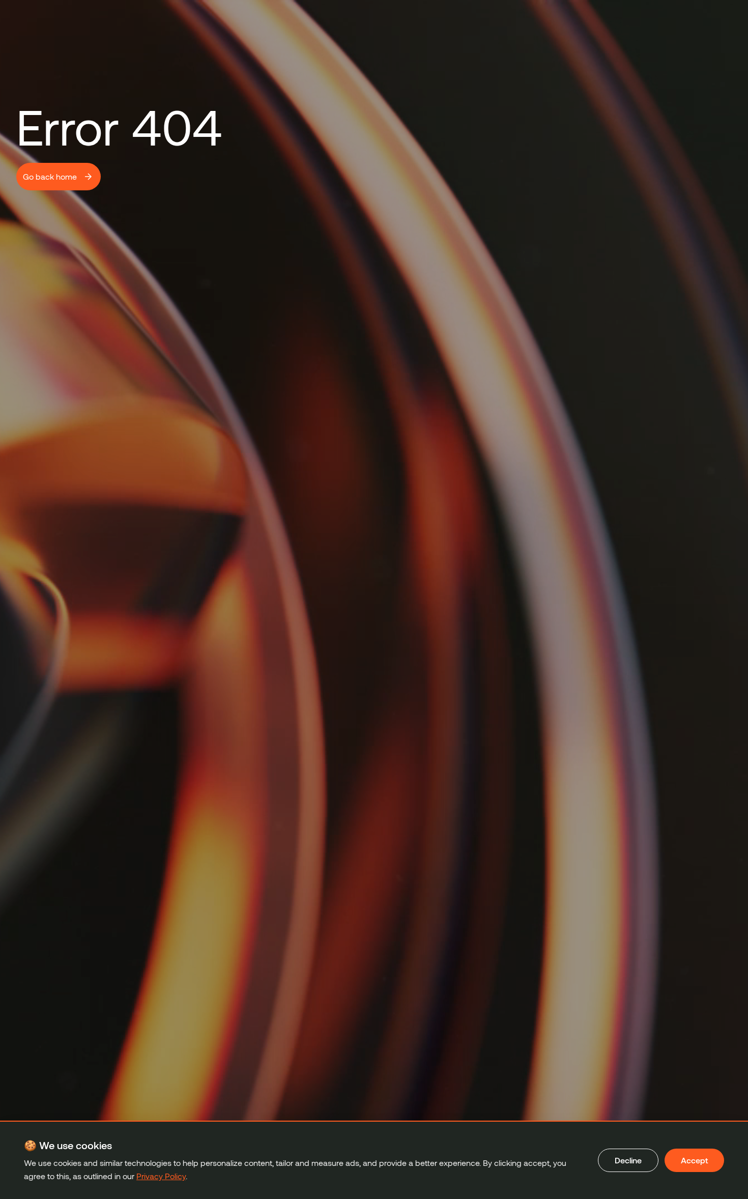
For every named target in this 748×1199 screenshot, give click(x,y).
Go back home (50, 176)
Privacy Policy (161, 1176)
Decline (628, 1160)
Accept (694, 1160)
